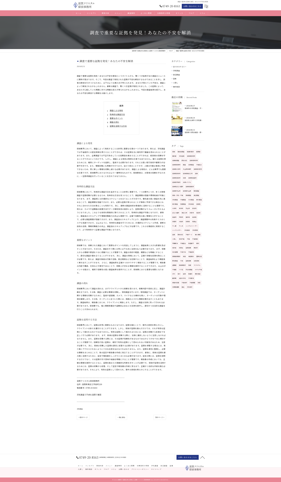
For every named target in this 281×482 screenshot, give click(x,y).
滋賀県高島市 (192, 178)
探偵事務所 (182, 265)
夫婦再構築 (175, 287)
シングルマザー (177, 230)
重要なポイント (116, 118)
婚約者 (174, 156)
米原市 (192, 213)
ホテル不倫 (198, 269)
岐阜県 (194, 217)
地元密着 (175, 252)
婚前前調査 (181, 152)
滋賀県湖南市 (190, 186)
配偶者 (198, 152)
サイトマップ (156, 469)
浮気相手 (189, 287)
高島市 (174, 217)
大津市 (174, 208)
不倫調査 (183, 200)
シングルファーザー (192, 226)
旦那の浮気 (182, 278)
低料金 (174, 248)
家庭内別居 (175, 282)
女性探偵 (196, 261)
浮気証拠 (181, 156)
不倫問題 (192, 282)
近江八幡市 (175, 213)
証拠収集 (188, 261)
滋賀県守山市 (176, 191)
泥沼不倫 (181, 239)
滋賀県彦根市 (191, 156)
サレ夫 (181, 226)
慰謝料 (190, 274)
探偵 (173, 152)
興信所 (196, 248)
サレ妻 (174, 226)
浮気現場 (195, 230)
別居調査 (183, 204)
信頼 (184, 178)
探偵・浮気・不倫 (177, 195)
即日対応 (184, 160)
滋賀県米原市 (198, 169)
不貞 (181, 261)
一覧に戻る (121, 417)
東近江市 (184, 213)
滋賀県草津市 (194, 160)
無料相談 (176, 87)
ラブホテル (197, 265)
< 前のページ (83, 417)
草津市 (181, 208)
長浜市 (198, 213)
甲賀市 (181, 217)
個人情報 (197, 234)
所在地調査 (189, 269)
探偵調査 (188, 195)
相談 (184, 256)
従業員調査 (175, 160)
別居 (189, 265)
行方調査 (191, 200)
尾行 (179, 274)
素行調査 (199, 200)
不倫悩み (199, 165)
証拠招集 (188, 248)
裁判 (197, 243)
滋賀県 (198, 204)
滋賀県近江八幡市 (177, 186)
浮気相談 (191, 204)
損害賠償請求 (176, 256)
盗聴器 (174, 265)
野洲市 (194, 208)
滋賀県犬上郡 (187, 191)
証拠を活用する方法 (118, 126)
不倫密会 (183, 243)
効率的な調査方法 (117, 114)
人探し (175, 82)
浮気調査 (80, 409)
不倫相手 (184, 282)
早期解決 (175, 243)
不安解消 (191, 278)
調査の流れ (114, 122)
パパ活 (181, 269)
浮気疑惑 (187, 230)
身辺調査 (176, 74)
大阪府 (181, 221)
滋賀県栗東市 (176, 165)
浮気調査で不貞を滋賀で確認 (89, 394)
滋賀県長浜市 (176, 178)
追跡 (184, 274)
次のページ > (159, 417)
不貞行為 (183, 252)
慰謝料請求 (190, 152)
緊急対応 (180, 234)
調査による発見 (116, 110)
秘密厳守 (191, 243)
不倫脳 (174, 269)
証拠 (174, 78)
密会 (183, 287)
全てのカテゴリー (179, 66)
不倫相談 (195, 239)
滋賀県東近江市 (187, 173)
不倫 (188, 239)
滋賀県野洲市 (176, 173)
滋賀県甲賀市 (176, 182)
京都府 (174, 221)
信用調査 (191, 165)
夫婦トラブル (187, 182)
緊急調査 (196, 191)
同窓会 (181, 248)
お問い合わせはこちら (192, 6)
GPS (173, 274)
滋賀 (196, 173)
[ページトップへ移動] (202, 457)
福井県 (188, 217)
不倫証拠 (191, 252)
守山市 (188, 208)
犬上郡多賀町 (187, 169)
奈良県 (188, 221)
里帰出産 (199, 256)
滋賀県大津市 (176, 169)
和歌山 (194, 221)
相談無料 (191, 256)
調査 (184, 165)
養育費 (174, 278)
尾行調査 (175, 204)
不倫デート (189, 234)
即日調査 (175, 261)
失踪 (199, 282)
